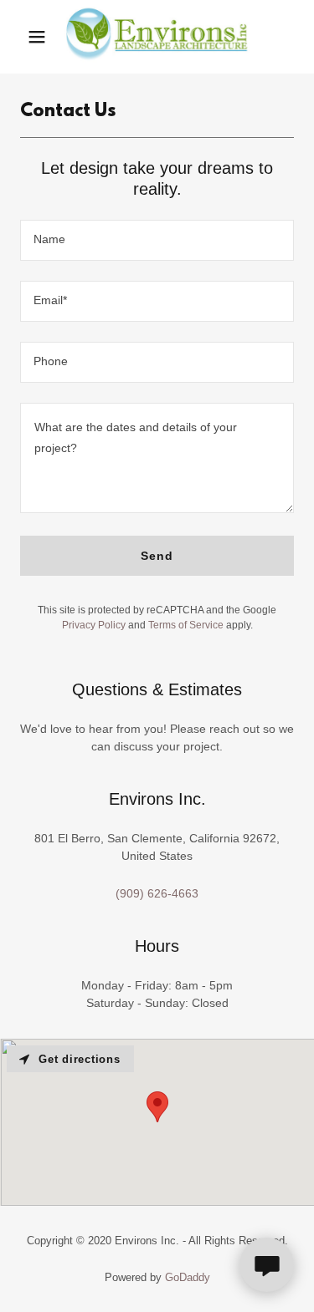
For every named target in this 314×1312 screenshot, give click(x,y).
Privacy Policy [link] (94, 625)
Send (157, 555)
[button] (37, 36)
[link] (157, 37)
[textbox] (157, 240)
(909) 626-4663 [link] (157, 893)
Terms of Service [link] (186, 625)
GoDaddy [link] (187, 1277)
